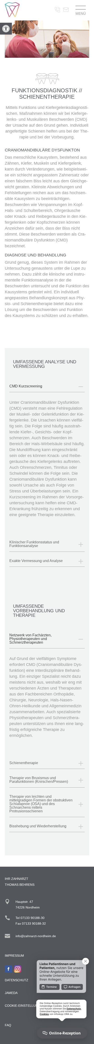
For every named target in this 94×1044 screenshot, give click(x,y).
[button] (6, 29)
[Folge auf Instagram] (17, 969)
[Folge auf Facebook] (8, 969)
